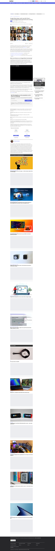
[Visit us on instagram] (35, 1)
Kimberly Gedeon (17, 141)
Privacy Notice (12, 103)
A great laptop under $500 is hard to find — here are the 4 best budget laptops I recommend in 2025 (39, 84)
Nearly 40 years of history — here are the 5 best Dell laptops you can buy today (39, 88)
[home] (10, 3)
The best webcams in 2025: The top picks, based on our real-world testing (39, 92)
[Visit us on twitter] (33, 1)
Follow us (27, 43)
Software (11, 16)
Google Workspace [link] (16, 137)
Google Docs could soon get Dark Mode (16, 54)
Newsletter (31, 43)
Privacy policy (29, 543)
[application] (21, 73)
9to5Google (12, 92)
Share (12, 43)
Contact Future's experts (22, 543)
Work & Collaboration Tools (16, 16)
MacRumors (25, 47)
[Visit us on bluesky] (34, 1)
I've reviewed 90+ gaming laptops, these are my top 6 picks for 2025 (39, 95)
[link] (15, 130)
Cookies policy (38, 543)
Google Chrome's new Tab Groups (16, 55)
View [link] (16, 135)
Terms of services (20, 102)
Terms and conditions (13, 543)
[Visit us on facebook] (32, 1)
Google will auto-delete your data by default (17, 53)
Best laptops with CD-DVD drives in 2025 (39, 98)
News (11, 21)
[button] (16, 133)
